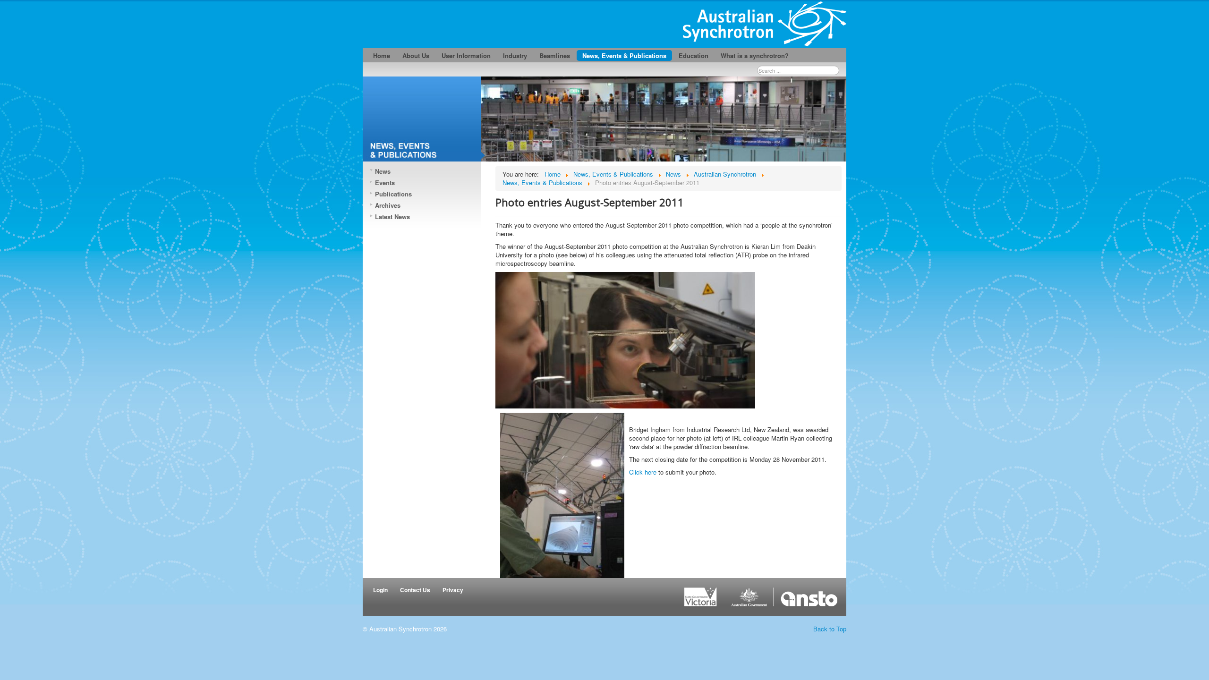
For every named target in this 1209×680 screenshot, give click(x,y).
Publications (393, 193)
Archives (387, 205)
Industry (515, 55)
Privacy (453, 590)
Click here (642, 472)
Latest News (392, 216)
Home (381, 55)
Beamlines (554, 55)
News (383, 171)
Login (380, 590)
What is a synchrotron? (755, 55)
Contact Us (415, 590)
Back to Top (829, 628)
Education (693, 55)
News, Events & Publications (624, 55)
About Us (415, 55)
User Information (466, 55)
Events (385, 182)
